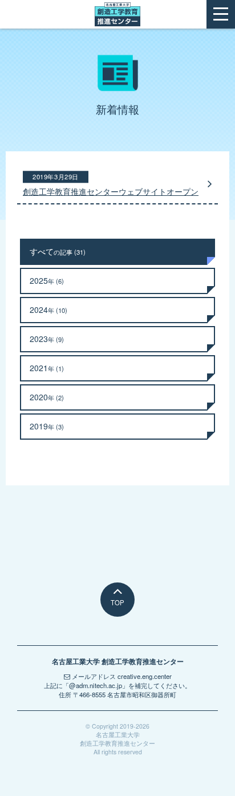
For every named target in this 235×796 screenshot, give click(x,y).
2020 (47, 397)
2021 (47, 367)
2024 (48, 309)
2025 (47, 280)
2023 (47, 338)
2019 (47, 426)
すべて (58, 251)
